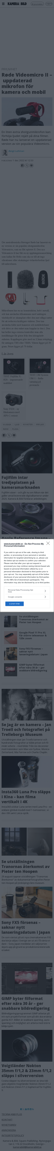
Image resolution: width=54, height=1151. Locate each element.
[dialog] (27, 575)
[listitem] (27, 591)
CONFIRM (14, 604)
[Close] (48, 544)
